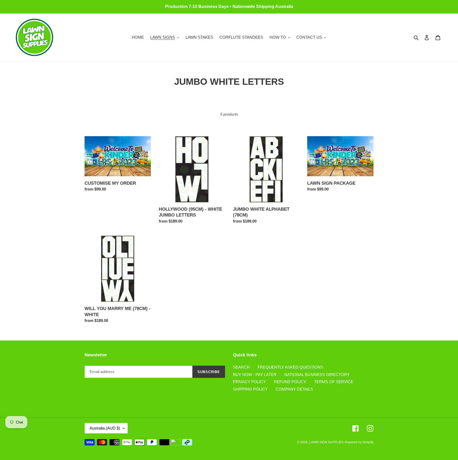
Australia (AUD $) (105, 428)
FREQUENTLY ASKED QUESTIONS (290, 367)
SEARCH (241, 367)
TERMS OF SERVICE (333, 381)
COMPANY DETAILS (294, 389)
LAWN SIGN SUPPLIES (326, 442)
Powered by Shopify (359, 442)
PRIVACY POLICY (249, 381)
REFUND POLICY (290, 381)
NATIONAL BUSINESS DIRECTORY (317, 374)
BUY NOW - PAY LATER (254, 374)
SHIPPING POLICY (250, 389)
